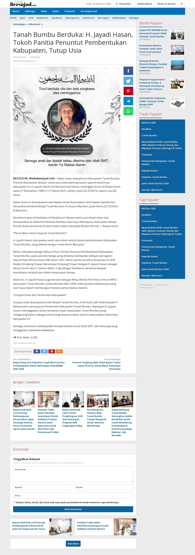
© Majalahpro (145, 284)
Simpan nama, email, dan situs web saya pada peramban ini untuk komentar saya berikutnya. (67, 502)
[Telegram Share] (128, 101)
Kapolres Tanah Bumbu (154, 177)
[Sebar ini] (128, 71)
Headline (146, 129)
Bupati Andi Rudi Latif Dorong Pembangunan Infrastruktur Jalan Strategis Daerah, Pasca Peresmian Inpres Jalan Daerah (24, 419)
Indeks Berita (162, 284)
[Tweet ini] (128, 81)
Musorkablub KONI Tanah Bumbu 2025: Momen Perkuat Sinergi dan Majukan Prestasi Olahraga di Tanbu (162, 145)
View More (73, 543)
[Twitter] (44, 351)
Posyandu (147, 154)
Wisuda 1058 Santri (152, 189)
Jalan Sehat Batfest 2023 (155, 183)
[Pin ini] (128, 91)
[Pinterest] (51, 351)
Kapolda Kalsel (150, 170)
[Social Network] (181, 4)
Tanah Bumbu (149, 135)
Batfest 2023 (149, 122)
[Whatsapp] (128, 111)
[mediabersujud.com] (23, 3)
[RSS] (59, 351)
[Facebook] (37, 351)
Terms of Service (147, 287)
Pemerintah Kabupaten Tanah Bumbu (158, 163)
